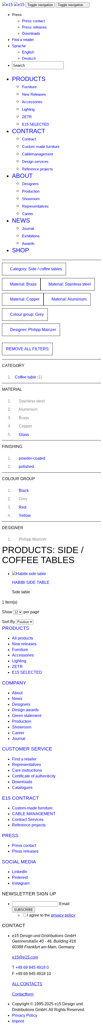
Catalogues (22, 787)
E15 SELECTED (35, 124)
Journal (28, 228)
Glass (24, 434)
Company (14, 682)
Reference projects (37, 169)
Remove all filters (27, 349)
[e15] (7, 4)
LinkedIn (19, 872)
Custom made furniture (41, 146)
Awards (28, 243)
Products (29, 78)
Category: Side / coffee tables (35, 269)
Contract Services (28, 819)
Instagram (21, 883)
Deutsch (29, 58)
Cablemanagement (37, 154)
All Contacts (27, 984)
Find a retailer (23, 39)
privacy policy (63, 915)
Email (64, 904)
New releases (24, 644)
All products (22, 638)
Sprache (19, 46)
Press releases (34, 27)
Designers (30, 184)
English (28, 52)
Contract (28, 131)
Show (7, 612)
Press (10, 835)
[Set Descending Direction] (35, 622)
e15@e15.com (25, 957)
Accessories (32, 102)
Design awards (25, 710)
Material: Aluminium (68, 299)
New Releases (34, 94)
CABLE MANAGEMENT (34, 814)
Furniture (29, 87)
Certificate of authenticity (34, 776)
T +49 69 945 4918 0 (30, 967)
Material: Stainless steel (69, 284)
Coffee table (25, 377)
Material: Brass (22, 284)
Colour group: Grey (26, 314)
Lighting (28, 109)
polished (26, 466)
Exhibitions (31, 236)
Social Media (19, 861)
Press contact (33, 21)
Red (22, 507)
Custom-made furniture (32, 808)
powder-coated (32, 458)
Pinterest (20, 877)
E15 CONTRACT (20, 798)
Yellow (25, 515)
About (22, 175)
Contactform (23, 994)
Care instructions (27, 770)
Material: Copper (24, 299)
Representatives (35, 206)
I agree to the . (51, 915)
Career (27, 214)
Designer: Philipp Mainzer (32, 330)
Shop (20, 250)
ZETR (27, 117)
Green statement (26, 715)
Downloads (31, 33)
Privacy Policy (24, 1015)
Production (31, 191)
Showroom (31, 199)
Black (24, 490)
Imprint (18, 1021)
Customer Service (27, 748)
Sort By (8, 622)
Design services (35, 161)
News (21, 220)
